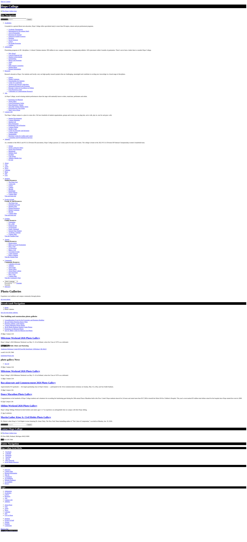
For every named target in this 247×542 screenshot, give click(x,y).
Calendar (7, 170)
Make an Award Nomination (17, 245)
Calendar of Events (14, 264)
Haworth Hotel (13, 272)
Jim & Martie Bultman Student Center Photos (18, 327)
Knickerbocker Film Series (16, 108)
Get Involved (12, 227)
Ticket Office (12, 101)
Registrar (11, 38)
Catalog (10, 45)
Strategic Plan (12, 206)
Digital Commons (13, 79)
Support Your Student (15, 231)
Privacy (7, 483)
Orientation (11, 222)
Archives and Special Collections (18, 84)
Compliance (8, 476)
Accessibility (8, 482)
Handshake (11, 191)
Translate (19, 283)
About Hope (8, 505)
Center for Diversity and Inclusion (18, 130)
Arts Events (12, 267)
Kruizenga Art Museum (15, 100)
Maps (6, 172)
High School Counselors (15, 65)
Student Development (15, 118)
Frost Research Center (15, 89)
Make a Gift (12, 250)
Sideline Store (12, 153)
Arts (6, 93)
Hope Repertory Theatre (15, 105)
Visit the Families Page (12, 236)
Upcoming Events (13, 252)
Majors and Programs (15, 60)
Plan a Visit (11, 246)
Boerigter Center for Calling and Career (20, 136)
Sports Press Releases (15, 149)
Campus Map (12, 194)
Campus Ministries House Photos (15, 325)
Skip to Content (5, 1)
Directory (7, 286)
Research (7, 71)
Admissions (8, 47)
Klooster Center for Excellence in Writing (21, 88)
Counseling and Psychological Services (20, 137)
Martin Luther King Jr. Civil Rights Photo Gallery (26, 417)
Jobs (6, 173)
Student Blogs (12, 67)
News (6, 168)
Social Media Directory (12, 462)
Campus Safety (13, 132)
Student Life (12, 122)
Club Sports (12, 156)
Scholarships (12, 58)
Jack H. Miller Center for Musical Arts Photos (19, 330)
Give (6, 175)
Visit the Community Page (13, 278)
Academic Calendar (14, 232)
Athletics (7, 139)
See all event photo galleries (9, 312)
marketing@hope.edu (7, 355)
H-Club (10, 160)
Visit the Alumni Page (11, 257)
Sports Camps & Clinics (15, 147)
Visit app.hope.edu (10, 196)
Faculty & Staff (9, 199)
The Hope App (13, 182)
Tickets (10, 146)
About (6, 163)
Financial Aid (12, 225)
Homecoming (12, 243)
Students (7, 178)
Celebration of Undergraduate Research (20, 91)
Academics (8, 23)
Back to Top (4, 529)
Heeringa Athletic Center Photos (14, 323)
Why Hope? (12, 53)
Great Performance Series (16, 103)
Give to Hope (9, 515)
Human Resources (14, 208)
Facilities (11, 154)
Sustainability (12, 134)
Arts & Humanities (14, 33)
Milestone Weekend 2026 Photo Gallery (20, 338)
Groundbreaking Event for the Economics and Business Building (24, 320)
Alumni (7, 239)
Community (8, 260)
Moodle (10, 189)
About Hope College (14, 271)
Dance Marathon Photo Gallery (16, 394)
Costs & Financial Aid (15, 55)
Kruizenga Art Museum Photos (14, 329)
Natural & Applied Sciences (16, 36)
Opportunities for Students (16, 81)
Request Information (14, 69)
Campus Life (9, 112)
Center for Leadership (15, 82)
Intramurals (11, 151)
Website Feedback (10, 480)
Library (10, 41)
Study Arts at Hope (14, 110)
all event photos (5, 299)
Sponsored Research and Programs (19, 86)
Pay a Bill (11, 224)
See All (7, 364)
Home (6, 307)
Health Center (12, 129)
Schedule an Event (14, 205)
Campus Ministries (14, 120)
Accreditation (9, 478)
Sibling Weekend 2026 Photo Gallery (19, 405)
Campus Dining (13, 127)
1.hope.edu (11, 184)
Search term (4, 19)
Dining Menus (12, 192)
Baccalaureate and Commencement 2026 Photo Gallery (28, 382)
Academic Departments (15, 29)
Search (29, 19)
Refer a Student (13, 255)
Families (7, 218)
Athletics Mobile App (15, 158)
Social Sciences (13, 40)
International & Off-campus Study (18, 31)
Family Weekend (13, 229)
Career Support (13, 253)
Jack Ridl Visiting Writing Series (18, 106)
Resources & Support (15, 35)
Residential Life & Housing (16, 125)
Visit (9, 64)
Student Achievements (15, 57)
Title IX (7, 475)
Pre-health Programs (14, 43)
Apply (10, 62)
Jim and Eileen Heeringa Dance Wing (16, 322)
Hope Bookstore (13, 123)
